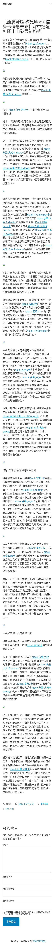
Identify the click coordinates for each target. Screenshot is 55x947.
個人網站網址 (8, 900)
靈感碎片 (7, 4)
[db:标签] (10, 809)
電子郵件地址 (9, 889)
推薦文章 (44, 804)
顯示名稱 (7, 876)
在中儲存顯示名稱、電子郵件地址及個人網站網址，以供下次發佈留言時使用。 (27, 913)
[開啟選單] (50, 4)
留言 (5, 845)
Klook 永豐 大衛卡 (20, 769)
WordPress (39, 941)
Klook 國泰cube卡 (33, 489)
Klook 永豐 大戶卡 (18, 109)
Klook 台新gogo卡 (36, 43)
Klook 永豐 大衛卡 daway (17, 168)
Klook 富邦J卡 (29, 303)
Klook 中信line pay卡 (16, 59)
